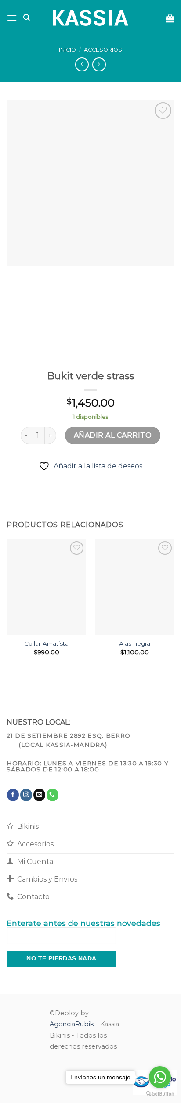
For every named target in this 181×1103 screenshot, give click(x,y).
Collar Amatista (46, 643)
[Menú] (12, 18)
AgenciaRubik (72, 1024)
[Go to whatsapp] (160, 1077)
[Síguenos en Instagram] (26, 795)
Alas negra (134, 643)
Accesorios (103, 49)
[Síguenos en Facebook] (13, 795)
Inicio (67, 49)
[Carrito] (170, 18)
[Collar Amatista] (46, 586)
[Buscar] (26, 17)
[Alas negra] (134, 586)
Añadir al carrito (113, 435)
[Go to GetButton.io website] (160, 1094)
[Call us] (52, 795)
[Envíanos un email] (39, 795)
